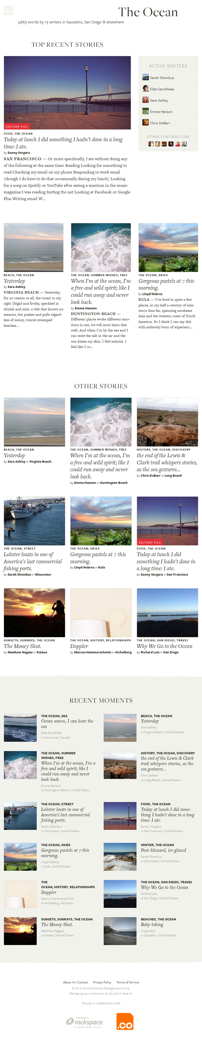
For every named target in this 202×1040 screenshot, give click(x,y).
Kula (144, 299)
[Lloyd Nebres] (158, 144)
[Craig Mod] (185, 144)
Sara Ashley (158, 100)
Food (8, 133)
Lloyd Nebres (152, 293)
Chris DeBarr (159, 123)
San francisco (23, 159)
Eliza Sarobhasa (161, 89)
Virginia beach (21, 292)
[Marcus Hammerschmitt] (171, 144)
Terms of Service (127, 982)
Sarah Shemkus (161, 77)
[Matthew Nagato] (165, 144)
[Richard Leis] (178, 144)
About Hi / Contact (75, 982)
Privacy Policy (102, 982)
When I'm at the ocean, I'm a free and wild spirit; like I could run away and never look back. (101, 291)
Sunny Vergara (19, 152)
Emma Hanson (160, 111)
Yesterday (14, 281)
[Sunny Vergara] (152, 144)
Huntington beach (93, 313)
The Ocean (24, 133)
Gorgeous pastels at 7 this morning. (166, 284)
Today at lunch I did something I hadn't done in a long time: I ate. (63, 142)
